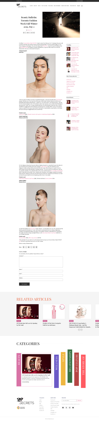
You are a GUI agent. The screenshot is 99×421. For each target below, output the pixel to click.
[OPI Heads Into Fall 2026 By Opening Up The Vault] (27, 311)
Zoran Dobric (32, 228)
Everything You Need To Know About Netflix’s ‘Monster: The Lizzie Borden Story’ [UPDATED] (75, 108)
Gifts (67, 88)
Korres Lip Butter (48, 178)
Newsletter (68, 89)
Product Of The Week (70, 83)
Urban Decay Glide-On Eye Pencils (49, 233)
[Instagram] (69, 407)
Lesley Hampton (44, 166)
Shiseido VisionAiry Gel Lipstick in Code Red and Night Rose (40, 114)
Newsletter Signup (19, 0)
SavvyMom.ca (69, 92)
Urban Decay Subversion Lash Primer (26, 178)
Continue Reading (25, 381)
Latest (31, 5)
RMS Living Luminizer (33, 237)
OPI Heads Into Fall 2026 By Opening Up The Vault (75, 49)
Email (20, 273)
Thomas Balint (59, 99)
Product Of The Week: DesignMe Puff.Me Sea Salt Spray (75, 115)
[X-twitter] (66, 407)
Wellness (50, 5)
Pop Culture (44, 5)
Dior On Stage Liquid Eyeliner (57, 170)
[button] (24, 33)
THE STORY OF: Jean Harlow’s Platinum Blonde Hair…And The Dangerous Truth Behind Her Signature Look (80, 325)
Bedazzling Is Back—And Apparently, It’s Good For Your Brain (75, 128)
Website (20, 277)
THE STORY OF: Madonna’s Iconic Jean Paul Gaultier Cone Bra (75, 70)
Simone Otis (45, 46)
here (20, 241)
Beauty (35, 5)
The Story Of (73, 5)
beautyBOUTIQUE (24, 47)
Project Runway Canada (71, 84)
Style (39, 5)
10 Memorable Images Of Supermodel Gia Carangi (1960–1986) (75, 54)
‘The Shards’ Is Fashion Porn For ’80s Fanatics (75, 121)
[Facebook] (63, 407)
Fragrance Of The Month (71, 81)
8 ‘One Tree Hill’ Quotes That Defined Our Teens (75, 65)
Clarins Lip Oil (22, 114)
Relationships (57, 5)
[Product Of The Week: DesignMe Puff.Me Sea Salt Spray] (54, 311)
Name (20, 269)
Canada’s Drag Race (70, 86)
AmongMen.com (69, 91)
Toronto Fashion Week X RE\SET (30, 43)
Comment (21, 255)
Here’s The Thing (65, 5)
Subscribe (79, 400)
